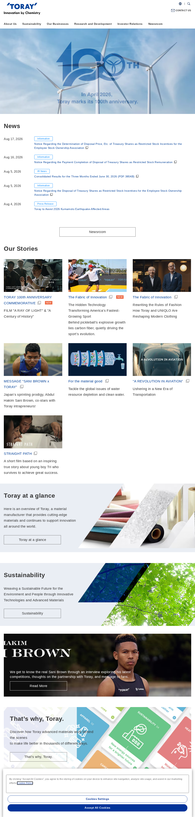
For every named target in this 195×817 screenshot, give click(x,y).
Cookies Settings (97, 798)
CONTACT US (183, 10)
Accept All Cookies (97, 807)
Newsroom (155, 23)
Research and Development (93, 23)
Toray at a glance (33, 82)
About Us (10, 23)
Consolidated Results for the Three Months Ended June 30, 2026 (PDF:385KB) (84, 176)
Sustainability (31, 23)
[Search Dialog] (189, 4)
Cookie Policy (25, 783)
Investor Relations (129, 23)
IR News (42, 171)
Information (43, 138)
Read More (38, 686)
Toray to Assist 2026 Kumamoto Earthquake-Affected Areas (71, 209)
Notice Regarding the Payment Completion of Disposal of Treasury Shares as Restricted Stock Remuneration (103, 162)
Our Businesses (58, 23)
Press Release (45, 204)
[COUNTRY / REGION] (180, 4)
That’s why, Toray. (38, 757)
